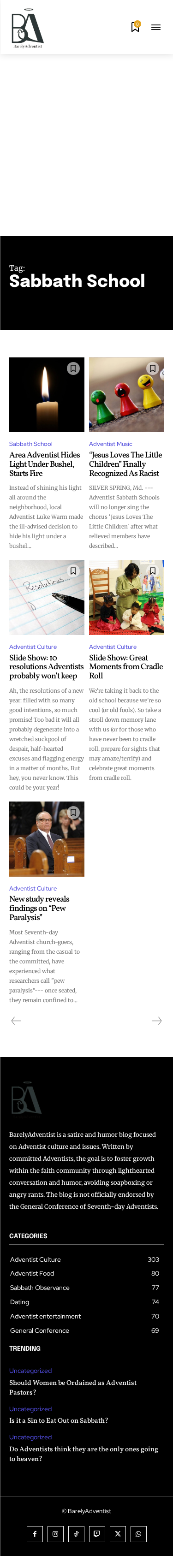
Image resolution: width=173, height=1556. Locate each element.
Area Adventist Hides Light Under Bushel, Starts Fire (44, 465)
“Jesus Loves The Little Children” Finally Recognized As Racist (125, 465)
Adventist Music (110, 444)
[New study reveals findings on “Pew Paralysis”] (46, 839)
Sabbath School (31, 444)
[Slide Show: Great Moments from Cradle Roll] (126, 597)
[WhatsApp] (139, 1534)
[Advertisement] (86, 145)
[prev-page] (16, 1021)
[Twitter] (118, 1534)
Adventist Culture (33, 647)
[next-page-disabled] (156, 1021)
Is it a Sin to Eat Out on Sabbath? (58, 1421)
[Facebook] (35, 1534)
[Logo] (27, 28)
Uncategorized (30, 1371)
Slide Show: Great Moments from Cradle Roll (126, 668)
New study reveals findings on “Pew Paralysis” (39, 909)
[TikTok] (76, 1534)
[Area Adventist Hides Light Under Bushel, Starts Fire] (46, 395)
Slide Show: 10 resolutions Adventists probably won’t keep (46, 668)
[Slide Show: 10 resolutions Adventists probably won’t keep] (46, 597)
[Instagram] (56, 1534)
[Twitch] (97, 1534)
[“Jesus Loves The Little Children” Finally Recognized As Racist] (126, 395)
